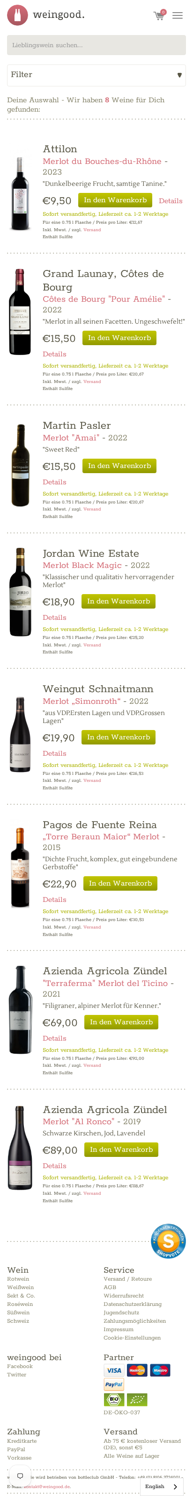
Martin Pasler (77, 425)
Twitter (16, 1374)
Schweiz (18, 1321)
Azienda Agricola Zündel (105, 971)
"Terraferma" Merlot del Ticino (105, 983)
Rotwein (18, 1279)
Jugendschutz (121, 1312)
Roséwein (20, 1304)
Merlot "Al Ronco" (78, 1121)
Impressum (119, 1329)
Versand (92, 230)
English (154, 1486)
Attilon (60, 149)
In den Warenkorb (115, 200)
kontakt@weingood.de (47, 1486)
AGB (110, 1287)
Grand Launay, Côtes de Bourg (103, 280)
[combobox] (96, 45)
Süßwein (18, 1312)
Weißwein (20, 1287)
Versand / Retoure (128, 1279)
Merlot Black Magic (82, 565)
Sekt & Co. (21, 1295)
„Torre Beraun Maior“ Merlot (101, 837)
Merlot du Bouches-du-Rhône (102, 161)
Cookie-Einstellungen (132, 1337)
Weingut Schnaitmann (98, 689)
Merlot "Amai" (71, 438)
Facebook (20, 1366)
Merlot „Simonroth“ (81, 701)
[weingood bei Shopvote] (168, 1241)
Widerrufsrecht (124, 1295)
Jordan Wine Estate (91, 553)
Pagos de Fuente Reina (100, 825)
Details (171, 201)
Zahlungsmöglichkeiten (135, 1321)
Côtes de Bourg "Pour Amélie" (104, 299)
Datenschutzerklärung (133, 1304)
